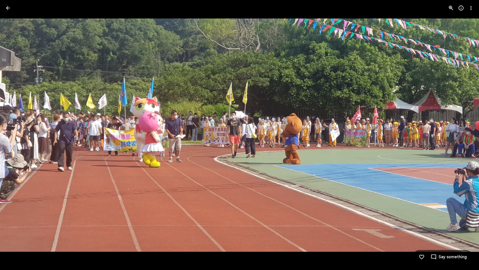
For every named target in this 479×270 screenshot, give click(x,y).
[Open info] (461, 8)
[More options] (471, 8)
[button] (14, 135)
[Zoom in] (451, 8)
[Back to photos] (8, 8)
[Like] (422, 257)
